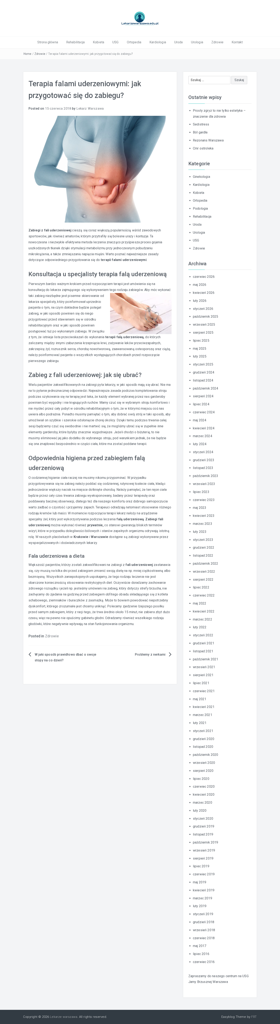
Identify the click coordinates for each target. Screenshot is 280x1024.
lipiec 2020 (201, 779)
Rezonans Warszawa (208, 140)
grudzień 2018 (203, 922)
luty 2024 (199, 444)
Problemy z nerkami (150, 654)
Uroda (178, 42)
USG (115, 42)
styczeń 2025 (203, 364)
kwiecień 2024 (203, 428)
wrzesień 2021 (204, 667)
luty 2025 (199, 356)
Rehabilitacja (75, 42)
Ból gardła (200, 132)
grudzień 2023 (203, 460)
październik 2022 (205, 563)
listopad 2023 (203, 468)
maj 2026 (199, 285)
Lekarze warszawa (63, 1017)
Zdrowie (217, 42)
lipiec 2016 (201, 954)
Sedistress (201, 124)
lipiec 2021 (201, 683)
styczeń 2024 (203, 452)
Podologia (200, 208)
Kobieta (98, 42)
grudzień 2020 (203, 739)
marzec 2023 (202, 524)
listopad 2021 (203, 651)
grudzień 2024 (203, 372)
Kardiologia (157, 42)
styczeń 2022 (203, 635)
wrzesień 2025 (204, 324)
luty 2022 (199, 627)
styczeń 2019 (203, 914)
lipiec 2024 (201, 404)
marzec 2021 (202, 715)
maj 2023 (199, 508)
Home (28, 53)
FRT (254, 1017)
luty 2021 (199, 723)
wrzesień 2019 (204, 850)
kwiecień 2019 (203, 890)
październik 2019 (205, 842)
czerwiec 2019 (204, 874)
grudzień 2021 (203, 643)
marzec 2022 (202, 619)
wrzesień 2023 (204, 484)
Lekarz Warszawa (90, 108)
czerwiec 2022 (204, 595)
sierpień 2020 (203, 771)
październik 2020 (205, 755)
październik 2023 (205, 476)
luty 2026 (199, 301)
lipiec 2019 (201, 866)
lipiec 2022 (201, 587)
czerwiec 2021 (204, 691)
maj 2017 (199, 946)
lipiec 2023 (201, 492)
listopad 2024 (203, 380)
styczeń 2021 (203, 731)
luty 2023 (199, 532)
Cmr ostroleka (203, 148)
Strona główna (47, 42)
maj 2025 (199, 349)
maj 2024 (199, 420)
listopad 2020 (203, 747)
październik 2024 (205, 388)
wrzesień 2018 (204, 930)
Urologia (197, 42)
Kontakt (237, 42)
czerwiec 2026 (204, 277)
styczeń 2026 (203, 309)
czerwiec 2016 (204, 962)
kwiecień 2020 (203, 794)
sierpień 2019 (203, 858)
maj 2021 (199, 699)
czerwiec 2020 (204, 786)
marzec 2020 (202, 802)
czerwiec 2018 (204, 938)
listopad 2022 (203, 555)
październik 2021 (205, 659)
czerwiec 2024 (204, 412)
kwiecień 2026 (203, 293)
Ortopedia (134, 42)
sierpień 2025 (203, 332)
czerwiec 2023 (204, 500)
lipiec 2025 (201, 340)
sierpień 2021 (203, 675)
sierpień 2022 (203, 580)
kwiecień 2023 (203, 516)
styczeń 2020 (203, 819)
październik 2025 (205, 316)
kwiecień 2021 (203, 707)
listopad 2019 (203, 834)
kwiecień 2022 (203, 611)
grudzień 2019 (203, 826)
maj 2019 (199, 882)
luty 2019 (199, 906)
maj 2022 (199, 603)
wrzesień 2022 (204, 571)
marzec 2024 (202, 436)
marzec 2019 (202, 898)
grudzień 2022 (203, 547)
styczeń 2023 (203, 540)
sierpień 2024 (203, 396)
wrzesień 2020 (204, 763)
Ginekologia (201, 177)
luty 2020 (199, 811)
